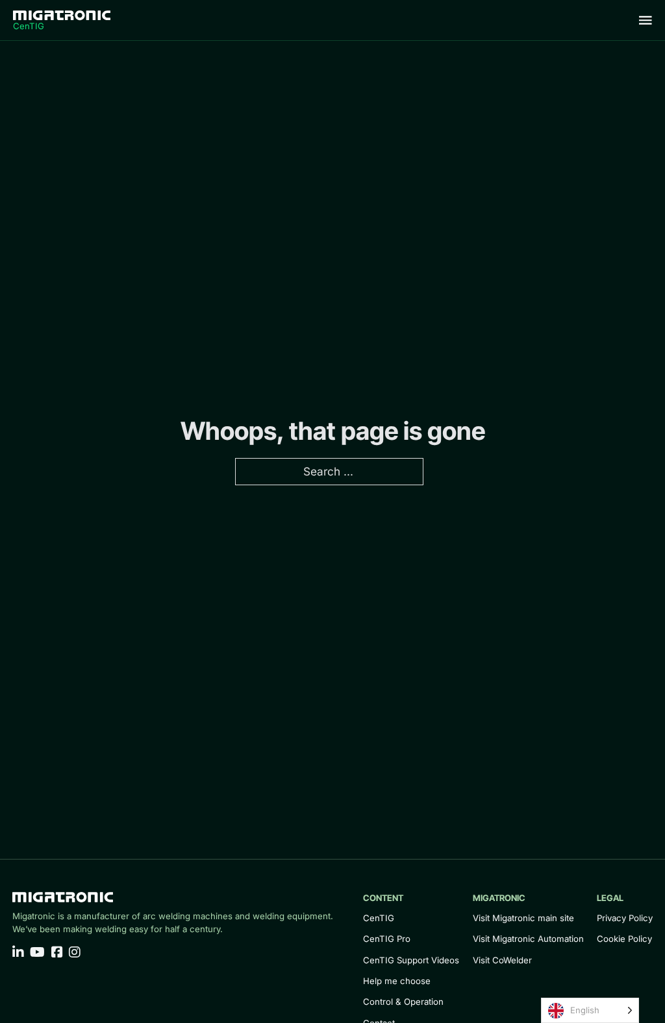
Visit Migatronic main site (523, 918)
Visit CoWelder (502, 960)
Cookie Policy (624, 938)
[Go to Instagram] (75, 953)
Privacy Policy (625, 918)
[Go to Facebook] (57, 953)
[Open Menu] (645, 20)
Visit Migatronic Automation (528, 938)
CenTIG (378, 918)
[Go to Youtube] (37, 953)
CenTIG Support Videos (411, 960)
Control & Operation (403, 1001)
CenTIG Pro (386, 938)
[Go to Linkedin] (18, 953)
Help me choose (397, 981)
